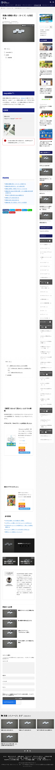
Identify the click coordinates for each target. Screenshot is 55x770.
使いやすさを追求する (46, 389)
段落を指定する (43, 222)
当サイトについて (10, 5)
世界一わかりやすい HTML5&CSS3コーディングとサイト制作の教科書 (24, 494)
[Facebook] (6, 210)
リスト (43, 310)
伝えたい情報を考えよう (48, 79)
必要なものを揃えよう (48, 44)
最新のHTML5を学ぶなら (15, 372)
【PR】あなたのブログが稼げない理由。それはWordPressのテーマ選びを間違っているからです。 (46, 143)
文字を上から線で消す (45, 165)
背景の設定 (44, 299)
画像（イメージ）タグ (14, 22)
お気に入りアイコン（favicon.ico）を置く (24, 631)
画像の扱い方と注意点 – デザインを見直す (16, 202)
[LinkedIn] (6, 212)
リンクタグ (44, 262)
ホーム (2, 5)
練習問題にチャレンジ (46, 368)
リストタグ (44, 270)
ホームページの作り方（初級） (45, 326)
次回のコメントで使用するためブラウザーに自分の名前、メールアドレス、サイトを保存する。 (18, 695)
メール (5, 681)
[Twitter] (12, 210)
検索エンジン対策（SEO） (44, 399)
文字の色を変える (43, 31)
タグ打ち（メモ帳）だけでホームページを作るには (18, 523)
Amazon (22, 447)
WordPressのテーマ (46, 415)
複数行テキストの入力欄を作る (26, 610)
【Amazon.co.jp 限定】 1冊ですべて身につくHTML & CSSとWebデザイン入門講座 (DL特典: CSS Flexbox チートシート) (25, 433)
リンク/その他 (45, 318)
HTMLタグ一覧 (37, 5)
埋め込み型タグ (45, 277)
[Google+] (18, 210)
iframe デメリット (43, 33)
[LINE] (30, 210)
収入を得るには (49, 61)
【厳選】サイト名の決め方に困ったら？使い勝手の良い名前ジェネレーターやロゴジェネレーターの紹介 (46, 91)
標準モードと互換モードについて (13, 532)
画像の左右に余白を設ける (12, 200)
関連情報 (9, 57)
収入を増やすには (46, 439)
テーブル (44, 306)
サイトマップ (28, 756)
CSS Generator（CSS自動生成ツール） (46, 107)
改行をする (42, 193)
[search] (51, 27)
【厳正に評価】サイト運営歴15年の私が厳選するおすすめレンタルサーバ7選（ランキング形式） (46, 56)
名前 (4, 675)
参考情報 (8, 375)
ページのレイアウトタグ (48, 213)
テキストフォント (46, 295)
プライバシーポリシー (27, 5)
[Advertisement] (18, 74)
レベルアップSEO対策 (46, 405)
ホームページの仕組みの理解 (45, 342)
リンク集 (39, 759)
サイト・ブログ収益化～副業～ (45, 431)
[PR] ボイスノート (47, 759)
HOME (3, 8)
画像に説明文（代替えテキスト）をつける (16, 188)
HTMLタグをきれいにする (45, 394)
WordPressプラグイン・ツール (46, 112)
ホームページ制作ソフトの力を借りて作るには (17, 529)
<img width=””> (8, 52)
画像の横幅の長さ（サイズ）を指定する (23, 8)
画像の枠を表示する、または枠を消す (15, 186)
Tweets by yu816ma (44, 231)
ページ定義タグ (13, 630)
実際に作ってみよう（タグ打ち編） (45, 352)
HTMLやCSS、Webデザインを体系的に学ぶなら (19, 369)
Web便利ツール (45, 321)
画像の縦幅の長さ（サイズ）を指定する (15, 184)
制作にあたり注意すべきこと (45, 363)
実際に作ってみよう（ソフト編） (45, 347)
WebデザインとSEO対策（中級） (46, 373)
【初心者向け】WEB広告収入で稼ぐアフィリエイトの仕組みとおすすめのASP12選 (46, 73)
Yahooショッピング (24, 452)
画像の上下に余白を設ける (12, 197)
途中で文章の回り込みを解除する (15, 195)
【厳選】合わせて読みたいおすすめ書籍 (17, 365)
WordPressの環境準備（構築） (46, 426)
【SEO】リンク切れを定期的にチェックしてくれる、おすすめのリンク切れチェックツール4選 (46, 123)
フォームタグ (45, 273)
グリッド (44, 314)
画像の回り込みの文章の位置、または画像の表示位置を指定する (9, 744)
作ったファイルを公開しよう (45, 357)
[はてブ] (24, 210)
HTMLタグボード (32, 762)
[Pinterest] (12, 212)
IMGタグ (23, 98)
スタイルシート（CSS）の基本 (44, 287)
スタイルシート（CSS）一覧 (44, 282)
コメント (5, 661)
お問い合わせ (18, 5)
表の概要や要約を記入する (25, 620)
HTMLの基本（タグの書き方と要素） (15, 520)
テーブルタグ (45, 266)
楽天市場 (22, 450)
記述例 (6, 54)
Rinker (24, 440)
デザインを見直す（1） (44, 378)
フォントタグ (49, 156)
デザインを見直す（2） (44, 384)
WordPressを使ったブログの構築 (46, 410)
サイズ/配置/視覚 (46, 303)
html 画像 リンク (43, 35)
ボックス (44, 291)
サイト (4, 687)
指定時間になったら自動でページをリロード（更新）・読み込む (46, 208)
